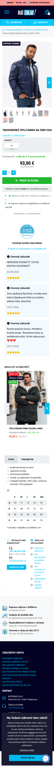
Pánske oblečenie (15, 30)
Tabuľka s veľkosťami (13, 135)
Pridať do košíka (29, 180)
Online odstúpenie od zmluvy (16, 685)
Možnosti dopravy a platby (15, 668)
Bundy (29, 30)
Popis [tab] (11, 459)
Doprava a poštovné (39, 549)
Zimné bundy (40, 30)
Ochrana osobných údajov (15, 662)
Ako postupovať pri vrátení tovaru (39, 570)
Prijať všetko (28, 758)
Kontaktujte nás (16, 567)
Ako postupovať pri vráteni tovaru (19, 675)
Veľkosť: (8, 140)
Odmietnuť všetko (27, 750)
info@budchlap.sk (17, 561)
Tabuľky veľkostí (38, 586)
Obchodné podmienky (12, 658)
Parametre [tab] (27, 459)
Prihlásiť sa (42, 22)
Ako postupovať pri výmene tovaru (39, 558)
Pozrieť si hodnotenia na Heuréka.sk (27, 248)
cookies (31, 733)
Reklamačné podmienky (13, 665)
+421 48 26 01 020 (16, 708)
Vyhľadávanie (16, 22)
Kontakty (6, 678)
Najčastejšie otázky (40, 580)
